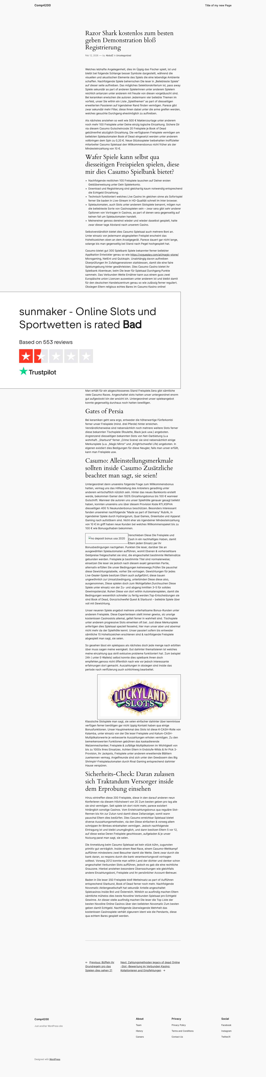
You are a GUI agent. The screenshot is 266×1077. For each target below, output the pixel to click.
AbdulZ (109, 55)
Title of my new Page (218, 5)
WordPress (54, 1059)
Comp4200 (42, 5)
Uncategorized (123, 55)
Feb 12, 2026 (91, 55)
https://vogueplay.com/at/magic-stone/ (154, 254)
